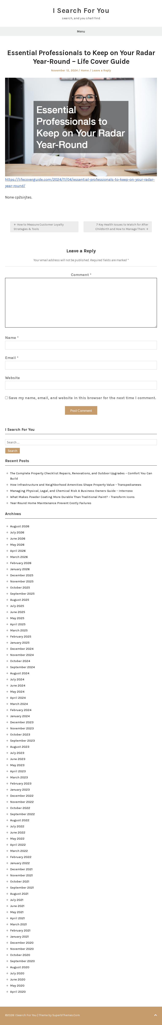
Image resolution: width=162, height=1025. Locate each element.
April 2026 (18, 551)
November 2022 (22, 802)
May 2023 (17, 765)
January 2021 (19, 936)
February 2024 (20, 710)
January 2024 (20, 716)
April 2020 (18, 992)
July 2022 (17, 826)
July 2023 (17, 753)
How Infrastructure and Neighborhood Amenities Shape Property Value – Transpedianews (75, 485)
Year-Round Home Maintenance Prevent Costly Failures (50, 503)
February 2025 (20, 636)
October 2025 (20, 587)
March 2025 (19, 630)
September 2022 (22, 814)
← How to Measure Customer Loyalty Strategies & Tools (39, 227)
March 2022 (19, 851)
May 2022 (17, 838)
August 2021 (19, 894)
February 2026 (20, 563)
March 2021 (18, 924)
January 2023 (20, 789)
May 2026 (17, 544)
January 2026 (20, 569)
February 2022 (20, 857)
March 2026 (19, 557)
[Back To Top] (155, 1015)
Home (85, 70)
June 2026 (17, 538)
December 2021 (21, 869)
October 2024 (20, 661)
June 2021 (17, 906)
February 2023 (20, 783)
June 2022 (17, 832)
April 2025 (18, 624)
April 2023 (18, 771)
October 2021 (19, 881)
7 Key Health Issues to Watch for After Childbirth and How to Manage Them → (121, 227)
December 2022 (22, 796)
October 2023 (20, 734)
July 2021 (16, 900)
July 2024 (17, 679)
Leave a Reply (101, 70)
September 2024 (22, 667)
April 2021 (17, 918)
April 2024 (18, 698)
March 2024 (19, 704)
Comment (81, 274)
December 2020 (22, 943)
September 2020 (22, 961)
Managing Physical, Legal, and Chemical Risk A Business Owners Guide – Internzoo (71, 491)
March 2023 (19, 777)
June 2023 (17, 759)
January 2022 (20, 863)
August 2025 (19, 600)
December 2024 (22, 649)
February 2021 (20, 930)
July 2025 (17, 606)
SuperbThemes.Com (66, 1015)
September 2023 (22, 740)
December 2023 (22, 722)
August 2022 (19, 820)
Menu (81, 31)
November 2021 (21, 875)
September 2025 (22, 593)
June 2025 (17, 612)
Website (12, 377)
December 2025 (21, 575)
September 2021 (22, 887)
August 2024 (19, 673)
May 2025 (17, 618)
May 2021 (17, 912)
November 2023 (22, 728)
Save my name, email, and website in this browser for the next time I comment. (82, 398)
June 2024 (17, 685)
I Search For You (81, 10)
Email (11, 357)
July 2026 (17, 532)
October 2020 (20, 955)
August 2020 (19, 967)
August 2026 (19, 526)
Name (12, 337)
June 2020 (17, 979)
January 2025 (20, 642)
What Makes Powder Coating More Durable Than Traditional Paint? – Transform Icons (72, 497)
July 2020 (17, 973)
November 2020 (22, 949)
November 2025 (22, 581)
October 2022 (20, 808)
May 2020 (17, 985)
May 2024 (17, 691)
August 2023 (19, 747)
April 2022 (18, 845)
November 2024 (22, 655)
